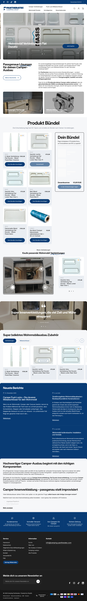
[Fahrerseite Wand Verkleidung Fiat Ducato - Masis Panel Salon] (15, 215)
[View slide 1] (69, 291)
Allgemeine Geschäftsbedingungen (13, 548)
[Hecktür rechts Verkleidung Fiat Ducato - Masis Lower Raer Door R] (40, 141)
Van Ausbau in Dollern (35, 548)
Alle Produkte (32, 553)
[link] (58, 543)
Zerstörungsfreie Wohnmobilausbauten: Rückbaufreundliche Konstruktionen (67, 398)
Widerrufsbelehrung (9, 550)
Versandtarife (7, 555)
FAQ (4, 558)
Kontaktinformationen (8, 598)
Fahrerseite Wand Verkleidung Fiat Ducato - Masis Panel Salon (11, 231)
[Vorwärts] (77, 53)
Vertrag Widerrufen (11, 562)
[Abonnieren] (38, 581)
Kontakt (5, 553)
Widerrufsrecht (6, 595)
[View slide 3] (73, 291)
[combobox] (77, 2)
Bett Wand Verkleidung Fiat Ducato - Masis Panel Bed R (35, 194)
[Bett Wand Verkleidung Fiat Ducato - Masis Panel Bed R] (40, 178)
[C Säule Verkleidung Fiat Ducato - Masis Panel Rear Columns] (15, 142)
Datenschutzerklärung (16, 595)
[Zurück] (9, 53)
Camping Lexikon (33, 550)
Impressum (6, 542)
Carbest (32, 228)
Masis (6, 154)
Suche (30, 542)
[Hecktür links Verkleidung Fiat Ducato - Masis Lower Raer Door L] (15, 178)
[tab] (9, 341)
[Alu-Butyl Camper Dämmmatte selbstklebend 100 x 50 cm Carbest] (40, 216)
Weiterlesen (7, 418)
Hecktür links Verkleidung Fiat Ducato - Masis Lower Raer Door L (11, 194)
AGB (23, 595)
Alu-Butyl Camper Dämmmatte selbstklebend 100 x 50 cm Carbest (37, 233)
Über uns (31, 545)
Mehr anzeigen (8, 508)
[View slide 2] (71, 291)
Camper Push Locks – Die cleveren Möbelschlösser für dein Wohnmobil (20, 398)
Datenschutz (7, 545)
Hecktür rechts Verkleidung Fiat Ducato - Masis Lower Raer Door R (36, 157)
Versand (27, 595)
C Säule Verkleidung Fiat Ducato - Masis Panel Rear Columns (12, 158)
